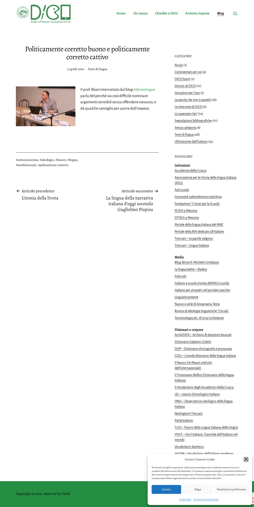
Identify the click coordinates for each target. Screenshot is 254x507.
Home (121, 13)
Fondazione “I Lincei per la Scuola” (197, 204)
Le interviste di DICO (188, 107)
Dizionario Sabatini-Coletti (193, 342)
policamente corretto (54, 165)
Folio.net (180, 276)
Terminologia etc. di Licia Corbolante (199, 318)
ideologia (47, 160)
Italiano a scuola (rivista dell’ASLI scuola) (202, 283)
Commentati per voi (188, 72)
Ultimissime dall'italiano (191, 141)
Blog (220, 13)
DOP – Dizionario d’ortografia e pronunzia (203, 349)
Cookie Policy (185, 499)
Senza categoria (185, 128)
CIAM (65, 493)
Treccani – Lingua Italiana (192, 245)
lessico (61, 160)
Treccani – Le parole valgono (194, 238)
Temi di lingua (97, 69)
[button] (246, 459)
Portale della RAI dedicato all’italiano (199, 231)
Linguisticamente (186, 297)
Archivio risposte (197, 13)
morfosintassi (27, 165)
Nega (197, 489)
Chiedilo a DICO (166, 13)
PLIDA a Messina (186, 211)
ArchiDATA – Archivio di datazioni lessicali (203, 335)
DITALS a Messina (187, 218)
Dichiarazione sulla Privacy (205, 499)
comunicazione (27, 160)
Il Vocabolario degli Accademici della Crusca (204, 387)
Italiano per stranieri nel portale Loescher (202, 290)
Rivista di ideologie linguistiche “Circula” (202, 311)
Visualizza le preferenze (231, 489)
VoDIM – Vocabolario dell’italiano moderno (204, 454)
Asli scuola (182, 190)
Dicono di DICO (185, 86)
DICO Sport (182, 79)
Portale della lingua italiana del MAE (199, 224)
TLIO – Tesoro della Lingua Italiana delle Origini (206, 427)
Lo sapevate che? (186, 114)
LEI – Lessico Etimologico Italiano (197, 394)
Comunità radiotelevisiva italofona (198, 197)
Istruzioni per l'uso (187, 93)
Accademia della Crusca (190, 170)
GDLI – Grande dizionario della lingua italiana (205, 356)
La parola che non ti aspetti (193, 100)
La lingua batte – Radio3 (191, 269)
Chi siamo (140, 13)
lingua (73, 160)
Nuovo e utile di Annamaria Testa (197, 304)
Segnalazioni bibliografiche (193, 121)
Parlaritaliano (184, 420)
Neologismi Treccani (188, 413)
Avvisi (179, 65)
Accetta (166, 489)
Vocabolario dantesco (189, 447)
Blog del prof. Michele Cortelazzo (197, 262)
